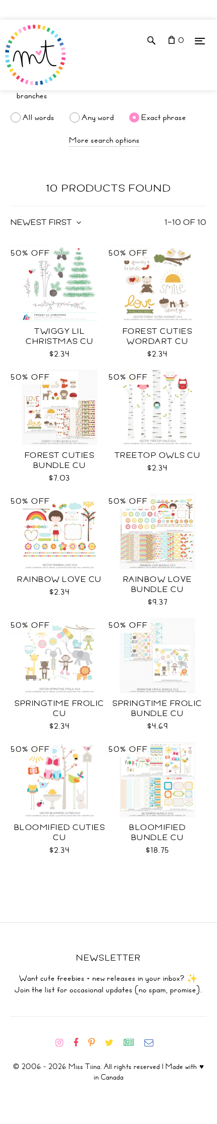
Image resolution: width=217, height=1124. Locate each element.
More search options (104, 140)
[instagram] (63, 1043)
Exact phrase (163, 117)
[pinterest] (95, 1043)
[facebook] (79, 1043)
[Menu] (200, 40)
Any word (98, 117)
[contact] (152, 1043)
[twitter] (113, 1043)
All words (39, 117)
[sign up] (133, 1043)
